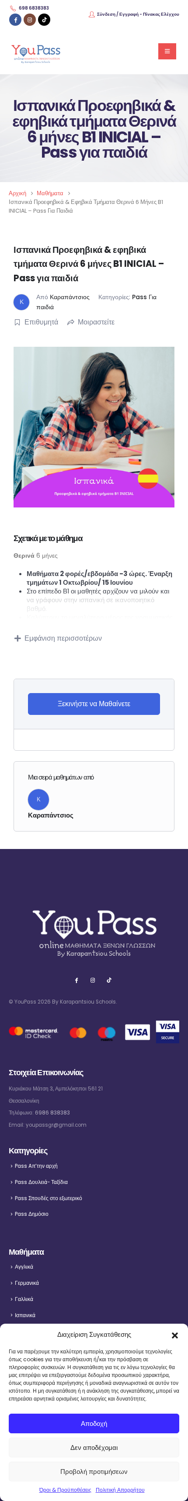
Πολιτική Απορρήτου (120, 1490)
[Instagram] (30, 20)
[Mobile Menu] (167, 51)
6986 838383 (52, 1112)
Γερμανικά (27, 1283)
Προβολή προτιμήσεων (94, 1471)
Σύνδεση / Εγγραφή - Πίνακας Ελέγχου (138, 14)
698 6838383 (34, 8)
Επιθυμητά (41, 322)
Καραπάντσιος (70, 297)
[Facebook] (15, 20)
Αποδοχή (94, 1423)
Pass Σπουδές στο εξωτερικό (48, 1198)
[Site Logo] (36, 51)
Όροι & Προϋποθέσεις (65, 1490)
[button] (175, 1334)
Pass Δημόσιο (32, 1214)
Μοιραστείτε (96, 322)
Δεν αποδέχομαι (94, 1447)
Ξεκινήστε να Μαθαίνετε (94, 704)
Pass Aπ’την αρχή (36, 1166)
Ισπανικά (25, 1315)
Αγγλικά (24, 1266)
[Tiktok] (44, 20)
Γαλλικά (24, 1299)
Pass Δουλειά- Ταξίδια (41, 1182)
